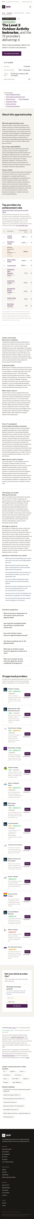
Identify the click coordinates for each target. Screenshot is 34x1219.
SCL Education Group (15, 947)
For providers (5, 1192)
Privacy (4, 1203)
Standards (9, 13)
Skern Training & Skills (11, 260)
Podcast (4, 1172)
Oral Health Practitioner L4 (11, 1109)
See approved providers (11, 53)
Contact (4, 1195)
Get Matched (17, 1006)
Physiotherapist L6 (8, 1117)
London (22, 1071)
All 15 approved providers (13, 106)
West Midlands (17, 1082)
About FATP (5, 1185)
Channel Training (9, 236)
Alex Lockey (12, 1027)
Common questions (11, 104)
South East (19, 1075)
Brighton (26, 1078)
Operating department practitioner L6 (13, 1098)
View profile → (26, 697)
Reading (6, 1082)
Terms (4, 1205)
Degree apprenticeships (9, 1177)
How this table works (22, 225)
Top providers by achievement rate (15, 97)
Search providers (7, 1149)
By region (4, 1159)
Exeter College (13, 876)
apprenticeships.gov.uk (17, 1037)
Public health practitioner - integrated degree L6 (16, 1113)
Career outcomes (10, 99)
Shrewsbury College (10, 242)
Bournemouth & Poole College (11, 290)
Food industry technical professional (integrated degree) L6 (16, 1090)
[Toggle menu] (30, 6)
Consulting (5, 1190)
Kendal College (11, 298)
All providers (5, 1151)
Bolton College (13, 929)
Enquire (27, 694)
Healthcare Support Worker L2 (11, 1095)
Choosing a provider (11, 101)
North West (16, 1078)
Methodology (6, 1187)
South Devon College (15, 728)
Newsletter (5, 1174)
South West (7, 1075)
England (13, 1071)
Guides (4, 1169)
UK (5, 1071)
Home (3, 13)
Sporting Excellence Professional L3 (13, 1106)
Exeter (6, 1078)
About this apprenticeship (13, 94)
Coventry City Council (15, 845)
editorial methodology (8, 1055)
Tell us (27, 1057)
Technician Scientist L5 (9, 1102)
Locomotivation (11, 265)
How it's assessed (24, 99)
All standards (6, 1154)
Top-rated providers (7, 1162)
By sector (4, 1157)
